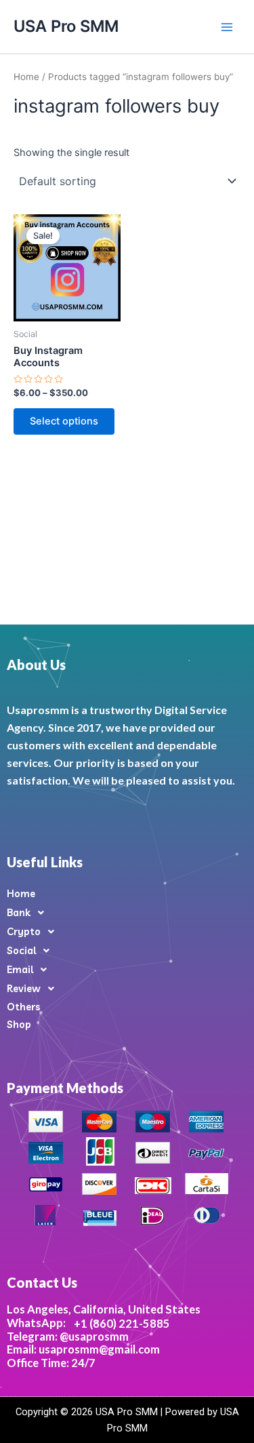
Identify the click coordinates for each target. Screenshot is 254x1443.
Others (23, 1006)
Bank (18, 912)
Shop (19, 1024)
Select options (64, 421)
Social (21, 950)
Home (26, 76)
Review (24, 988)
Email (20, 969)
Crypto (24, 931)
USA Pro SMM (66, 26)
